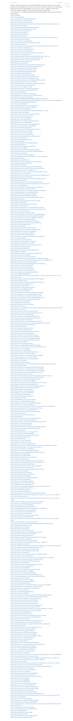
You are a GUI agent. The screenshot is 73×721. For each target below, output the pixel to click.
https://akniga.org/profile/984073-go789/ (22, 243)
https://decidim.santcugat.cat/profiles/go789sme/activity (27, 313)
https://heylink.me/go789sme (19, 365)
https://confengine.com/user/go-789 (21, 30)
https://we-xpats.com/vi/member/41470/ (22, 530)
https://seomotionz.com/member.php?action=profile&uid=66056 (29, 554)
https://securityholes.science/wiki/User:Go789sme (25, 601)
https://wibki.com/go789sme (19, 165)
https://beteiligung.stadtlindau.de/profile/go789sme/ (25, 299)
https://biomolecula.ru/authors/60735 (21, 513)
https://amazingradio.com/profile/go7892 (22, 690)
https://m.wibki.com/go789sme (19, 205)
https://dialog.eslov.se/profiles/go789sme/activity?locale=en (28, 452)
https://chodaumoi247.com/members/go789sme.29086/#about (28, 263)
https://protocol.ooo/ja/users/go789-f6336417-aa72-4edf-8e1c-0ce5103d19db (33, 406)
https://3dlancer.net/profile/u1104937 (21, 442)
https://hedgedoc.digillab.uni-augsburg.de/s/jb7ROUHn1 (26, 253)
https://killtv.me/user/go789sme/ (20, 590)
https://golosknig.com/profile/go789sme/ (22, 333)
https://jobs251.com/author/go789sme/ (22, 177)
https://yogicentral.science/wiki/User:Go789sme (24, 603)
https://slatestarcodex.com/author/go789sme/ (24, 107)
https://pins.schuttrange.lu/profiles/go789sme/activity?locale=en (29, 382)
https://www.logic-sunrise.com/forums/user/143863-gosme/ (27, 197)
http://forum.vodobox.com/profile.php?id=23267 (24, 311)
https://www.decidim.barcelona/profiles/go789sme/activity (27, 693)
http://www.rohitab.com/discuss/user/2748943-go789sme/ (27, 53)
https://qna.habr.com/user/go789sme (21, 119)
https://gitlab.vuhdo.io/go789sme (20, 112)
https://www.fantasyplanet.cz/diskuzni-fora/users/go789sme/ (28, 83)
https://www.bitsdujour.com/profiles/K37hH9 (23, 256)
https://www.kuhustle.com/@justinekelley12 (23, 637)
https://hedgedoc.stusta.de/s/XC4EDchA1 (22, 392)
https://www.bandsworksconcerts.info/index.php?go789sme (27, 168)
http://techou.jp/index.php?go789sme (21, 139)
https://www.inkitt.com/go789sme (20, 680)
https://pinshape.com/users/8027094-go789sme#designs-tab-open (30, 110)
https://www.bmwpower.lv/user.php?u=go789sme (24, 272)
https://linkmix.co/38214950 (18, 360)
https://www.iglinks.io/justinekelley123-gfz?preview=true (27, 547)
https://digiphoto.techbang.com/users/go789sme (24, 673)
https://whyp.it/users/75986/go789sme (22, 289)
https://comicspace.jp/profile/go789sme (22, 284)
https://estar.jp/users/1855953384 (20, 567)
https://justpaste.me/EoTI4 (18, 306)
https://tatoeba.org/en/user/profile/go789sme (23, 29)
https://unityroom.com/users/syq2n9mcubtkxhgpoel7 (26, 561)
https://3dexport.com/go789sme (20, 562)
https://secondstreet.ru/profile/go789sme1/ (23, 155)
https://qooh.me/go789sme (18, 309)
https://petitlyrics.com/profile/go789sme (22, 265)
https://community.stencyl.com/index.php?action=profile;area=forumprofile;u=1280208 (35, 663)
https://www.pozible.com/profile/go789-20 (23, 85)
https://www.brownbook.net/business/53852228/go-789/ (27, 58)
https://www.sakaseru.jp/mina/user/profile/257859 (25, 550)
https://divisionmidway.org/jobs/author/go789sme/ (25, 221)
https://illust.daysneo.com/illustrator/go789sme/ (24, 632)
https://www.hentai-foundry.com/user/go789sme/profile (26, 664)
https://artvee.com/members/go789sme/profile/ (24, 204)
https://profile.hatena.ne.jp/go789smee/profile (24, 194)
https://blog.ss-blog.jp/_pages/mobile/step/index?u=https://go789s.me (31, 486)
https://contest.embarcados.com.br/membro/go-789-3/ (26, 447)
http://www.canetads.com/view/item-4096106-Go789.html (27, 292)
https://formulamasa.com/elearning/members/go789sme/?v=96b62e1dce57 (32, 523)
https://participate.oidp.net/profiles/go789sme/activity (26, 574)
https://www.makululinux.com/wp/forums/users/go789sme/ (27, 460)
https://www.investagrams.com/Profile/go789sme (24, 192)
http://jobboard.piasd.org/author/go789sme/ (23, 146)
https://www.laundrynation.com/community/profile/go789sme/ (28, 214)
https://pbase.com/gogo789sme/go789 (22, 97)
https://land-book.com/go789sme (20, 552)
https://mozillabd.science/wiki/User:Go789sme (24, 692)
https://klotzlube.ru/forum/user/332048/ (22, 328)
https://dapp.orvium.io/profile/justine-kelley (23, 482)
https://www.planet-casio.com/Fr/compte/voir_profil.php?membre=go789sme (32, 557)
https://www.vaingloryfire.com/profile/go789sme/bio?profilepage (29, 596)
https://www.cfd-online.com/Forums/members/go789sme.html (28, 347)
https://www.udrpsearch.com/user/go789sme (23, 188)
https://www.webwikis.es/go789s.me (21, 491)
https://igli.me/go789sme (18, 141)
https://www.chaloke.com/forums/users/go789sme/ (25, 114)
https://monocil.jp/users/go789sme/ (21, 671)
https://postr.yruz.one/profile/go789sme (22, 481)
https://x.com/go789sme (17, 17)
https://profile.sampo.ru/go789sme (20, 652)
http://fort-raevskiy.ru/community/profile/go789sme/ (25, 338)
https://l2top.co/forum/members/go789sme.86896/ (25, 149)
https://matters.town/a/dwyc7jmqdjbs (21, 423)
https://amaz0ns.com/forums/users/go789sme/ (24, 409)
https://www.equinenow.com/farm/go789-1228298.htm (26, 627)
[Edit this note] (61, 2)
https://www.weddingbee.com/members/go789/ (24, 522)
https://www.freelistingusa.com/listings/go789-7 (24, 715)
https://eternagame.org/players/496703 (22, 535)
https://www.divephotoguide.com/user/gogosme (24, 105)
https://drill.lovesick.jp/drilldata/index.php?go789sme (26, 136)
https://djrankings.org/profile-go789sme (22, 488)
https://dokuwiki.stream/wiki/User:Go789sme (23, 381)
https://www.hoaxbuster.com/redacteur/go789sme (25, 88)
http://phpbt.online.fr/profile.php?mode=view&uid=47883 (27, 559)
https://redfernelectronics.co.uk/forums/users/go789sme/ (27, 182)
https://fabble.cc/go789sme (18, 251)
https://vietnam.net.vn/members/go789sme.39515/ (25, 700)
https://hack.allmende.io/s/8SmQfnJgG (21, 712)
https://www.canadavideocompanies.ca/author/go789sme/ (27, 187)
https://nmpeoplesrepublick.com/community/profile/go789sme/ (28, 190)
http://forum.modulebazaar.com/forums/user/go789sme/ (26, 605)
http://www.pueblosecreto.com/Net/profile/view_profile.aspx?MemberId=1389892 (34, 445)
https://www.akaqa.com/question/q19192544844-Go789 (26, 372)
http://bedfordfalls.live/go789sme (20, 678)
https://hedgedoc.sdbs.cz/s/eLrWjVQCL (22, 389)
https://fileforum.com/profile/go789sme (22, 343)
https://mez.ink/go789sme (18, 430)
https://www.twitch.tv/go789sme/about (22, 22)
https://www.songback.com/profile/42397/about (24, 335)
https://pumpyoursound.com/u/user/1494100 (23, 533)
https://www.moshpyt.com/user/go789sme (23, 391)
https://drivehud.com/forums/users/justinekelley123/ (25, 428)
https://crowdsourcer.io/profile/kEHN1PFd (22, 433)
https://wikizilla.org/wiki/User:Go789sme (22, 668)
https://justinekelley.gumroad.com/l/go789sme (24, 81)
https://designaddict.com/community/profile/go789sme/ (26, 95)
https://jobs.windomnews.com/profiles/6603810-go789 (26, 296)
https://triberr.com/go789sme (19, 32)
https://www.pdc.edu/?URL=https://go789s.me (24, 457)
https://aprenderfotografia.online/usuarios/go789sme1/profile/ (28, 178)
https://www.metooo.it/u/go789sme (21, 255)
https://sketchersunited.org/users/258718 (22, 630)
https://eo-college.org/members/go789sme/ (23, 233)
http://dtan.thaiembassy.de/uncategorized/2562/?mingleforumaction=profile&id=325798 (36, 545)
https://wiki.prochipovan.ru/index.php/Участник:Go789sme (27, 369)
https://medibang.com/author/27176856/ (22, 579)
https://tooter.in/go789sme (18, 226)
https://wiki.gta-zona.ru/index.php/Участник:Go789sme (26, 161)
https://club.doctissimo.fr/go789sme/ (21, 117)
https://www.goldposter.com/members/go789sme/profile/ (27, 620)
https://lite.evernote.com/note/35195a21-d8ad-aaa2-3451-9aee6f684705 (31, 260)
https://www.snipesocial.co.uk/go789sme (22, 134)
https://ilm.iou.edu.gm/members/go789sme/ (23, 649)
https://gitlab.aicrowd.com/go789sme (21, 122)
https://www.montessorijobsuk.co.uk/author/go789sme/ (26, 598)
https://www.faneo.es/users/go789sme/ (22, 267)
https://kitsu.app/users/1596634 (20, 593)
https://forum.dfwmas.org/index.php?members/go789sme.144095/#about (31, 595)
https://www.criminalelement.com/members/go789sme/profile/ (28, 209)
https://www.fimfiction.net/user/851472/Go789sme (25, 642)
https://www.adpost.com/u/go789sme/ (21, 539)
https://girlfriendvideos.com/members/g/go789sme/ (25, 588)
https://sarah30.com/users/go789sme (21, 239)
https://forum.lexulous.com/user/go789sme (23, 415)
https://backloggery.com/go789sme (21, 394)
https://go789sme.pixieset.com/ (20, 496)
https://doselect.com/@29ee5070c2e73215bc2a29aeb (26, 503)
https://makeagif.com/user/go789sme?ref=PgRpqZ (25, 27)
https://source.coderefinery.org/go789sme (22, 449)
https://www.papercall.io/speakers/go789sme (23, 420)
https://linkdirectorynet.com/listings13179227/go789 (25, 411)
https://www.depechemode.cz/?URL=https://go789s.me (26, 466)
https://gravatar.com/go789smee (20, 160)
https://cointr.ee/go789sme (18, 238)
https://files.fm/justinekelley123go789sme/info (24, 71)
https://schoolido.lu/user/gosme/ (20, 459)
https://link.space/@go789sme (19, 341)
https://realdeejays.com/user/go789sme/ (22, 484)
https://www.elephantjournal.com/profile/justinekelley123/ (27, 66)
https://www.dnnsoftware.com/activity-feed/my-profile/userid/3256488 (31, 584)
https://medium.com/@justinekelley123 (21, 319)
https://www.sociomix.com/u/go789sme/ (22, 566)
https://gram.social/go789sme (19, 185)
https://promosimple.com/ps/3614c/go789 (22, 49)
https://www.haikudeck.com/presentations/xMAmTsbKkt (26, 586)
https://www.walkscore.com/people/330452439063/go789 (27, 367)
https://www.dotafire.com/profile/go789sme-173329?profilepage (29, 156)
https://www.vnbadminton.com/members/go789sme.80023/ (27, 216)
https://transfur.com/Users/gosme (20, 211)
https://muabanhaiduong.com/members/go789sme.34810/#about (29, 508)
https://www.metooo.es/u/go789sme (21, 173)
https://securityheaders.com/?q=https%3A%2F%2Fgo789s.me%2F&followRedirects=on (35, 24)
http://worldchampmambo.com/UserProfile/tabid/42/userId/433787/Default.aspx (33, 364)
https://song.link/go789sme (18, 413)
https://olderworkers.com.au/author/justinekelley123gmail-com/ (28, 421)
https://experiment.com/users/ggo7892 (22, 132)
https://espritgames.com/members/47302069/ (24, 634)
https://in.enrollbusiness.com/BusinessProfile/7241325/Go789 (28, 493)
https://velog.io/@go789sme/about (20, 544)
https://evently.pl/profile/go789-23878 (21, 131)
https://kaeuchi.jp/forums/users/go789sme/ (23, 287)
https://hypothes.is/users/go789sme (21, 246)
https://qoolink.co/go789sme (19, 138)
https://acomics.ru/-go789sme (19, 148)
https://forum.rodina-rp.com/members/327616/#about (26, 617)
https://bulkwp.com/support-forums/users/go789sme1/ (26, 245)
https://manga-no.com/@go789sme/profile (23, 401)
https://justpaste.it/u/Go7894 (19, 36)
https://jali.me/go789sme (18, 158)
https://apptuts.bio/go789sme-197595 (21, 525)
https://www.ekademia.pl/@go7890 (20, 273)
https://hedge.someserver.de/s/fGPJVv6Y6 (23, 353)
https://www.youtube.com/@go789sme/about (23, 19)
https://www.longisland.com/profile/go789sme (24, 709)
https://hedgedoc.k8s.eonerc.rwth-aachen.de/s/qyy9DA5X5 (27, 386)
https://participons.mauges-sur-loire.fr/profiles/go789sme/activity (29, 171)
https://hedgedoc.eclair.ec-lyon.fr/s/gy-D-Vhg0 (24, 357)
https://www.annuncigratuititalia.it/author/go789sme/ (25, 42)
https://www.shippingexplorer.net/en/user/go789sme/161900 (28, 576)
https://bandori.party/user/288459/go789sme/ (24, 195)
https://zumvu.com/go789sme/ (19, 104)
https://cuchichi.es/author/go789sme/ (21, 163)
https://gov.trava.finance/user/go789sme (22, 591)
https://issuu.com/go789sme (19, 326)
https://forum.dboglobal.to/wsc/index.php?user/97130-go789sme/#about (31, 666)
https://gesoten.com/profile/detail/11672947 (23, 685)
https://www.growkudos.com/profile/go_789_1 (23, 70)
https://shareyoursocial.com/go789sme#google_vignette (26, 564)
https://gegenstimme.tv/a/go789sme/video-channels (25, 200)
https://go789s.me (36, 8)
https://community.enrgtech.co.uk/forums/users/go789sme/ (27, 501)
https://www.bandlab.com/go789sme (21, 330)
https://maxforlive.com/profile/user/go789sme (24, 573)
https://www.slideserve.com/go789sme (22, 41)
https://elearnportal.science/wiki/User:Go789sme (24, 600)
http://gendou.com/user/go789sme (20, 290)
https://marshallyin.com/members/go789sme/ (23, 646)
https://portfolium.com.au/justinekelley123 (22, 268)
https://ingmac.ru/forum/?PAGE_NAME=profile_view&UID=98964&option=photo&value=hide (36, 307)
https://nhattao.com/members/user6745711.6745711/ (25, 340)
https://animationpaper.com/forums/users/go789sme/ (26, 229)
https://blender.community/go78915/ (21, 224)
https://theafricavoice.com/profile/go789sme (23, 219)
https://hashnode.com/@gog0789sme (21, 73)
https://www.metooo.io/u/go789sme (21, 350)
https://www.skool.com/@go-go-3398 (21, 87)
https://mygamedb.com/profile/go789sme (22, 707)
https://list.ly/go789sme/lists (19, 180)
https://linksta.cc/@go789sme (19, 280)
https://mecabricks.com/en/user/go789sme (23, 581)
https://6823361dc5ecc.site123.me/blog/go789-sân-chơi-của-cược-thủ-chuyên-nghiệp (35, 494)
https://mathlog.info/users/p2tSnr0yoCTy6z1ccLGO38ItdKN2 (28, 644)
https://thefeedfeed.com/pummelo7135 (22, 717)
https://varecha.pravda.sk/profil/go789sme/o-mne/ (25, 78)
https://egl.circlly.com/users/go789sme (22, 639)
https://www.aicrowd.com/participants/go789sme (25, 121)
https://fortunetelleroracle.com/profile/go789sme (24, 515)
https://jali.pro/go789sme (18, 199)
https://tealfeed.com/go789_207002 (21, 455)
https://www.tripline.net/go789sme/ (21, 583)
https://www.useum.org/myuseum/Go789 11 (23, 212)
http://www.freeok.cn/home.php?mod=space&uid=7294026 (27, 659)
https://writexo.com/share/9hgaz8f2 (21, 476)
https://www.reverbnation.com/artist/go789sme (24, 68)
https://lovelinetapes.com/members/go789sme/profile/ (26, 294)
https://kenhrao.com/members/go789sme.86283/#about (26, 166)
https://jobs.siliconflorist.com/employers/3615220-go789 (27, 355)
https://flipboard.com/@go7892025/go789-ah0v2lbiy (26, 345)
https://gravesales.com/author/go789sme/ (22, 404)
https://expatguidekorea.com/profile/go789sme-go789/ (26, 532)
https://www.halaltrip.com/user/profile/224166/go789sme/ (27, 151)
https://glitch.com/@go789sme (19, 641)
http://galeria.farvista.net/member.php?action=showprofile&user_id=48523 (32, 608)
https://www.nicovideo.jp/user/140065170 (22, 396)
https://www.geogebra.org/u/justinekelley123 (23, 506)
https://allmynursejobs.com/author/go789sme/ (24, 241)
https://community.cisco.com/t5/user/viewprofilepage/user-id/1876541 (30, 323)
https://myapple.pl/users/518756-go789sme (23, 324)
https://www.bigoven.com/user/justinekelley (23, 75)
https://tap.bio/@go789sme (18, 438)
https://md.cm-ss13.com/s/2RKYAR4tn (21, 698)
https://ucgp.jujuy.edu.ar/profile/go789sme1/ (23, 170)
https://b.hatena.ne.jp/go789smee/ (20, 578)
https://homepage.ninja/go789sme (20, 302)
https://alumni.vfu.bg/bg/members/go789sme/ (24, 647)
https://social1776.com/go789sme (20, 528)
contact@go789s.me (16, 12)
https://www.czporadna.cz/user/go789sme (23, 270)
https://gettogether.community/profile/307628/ (24, 702)
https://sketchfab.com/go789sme (20, 248)
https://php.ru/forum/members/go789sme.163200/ (25, 450)
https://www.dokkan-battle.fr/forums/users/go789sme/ (26, 676)
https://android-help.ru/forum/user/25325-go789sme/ (26, 418)
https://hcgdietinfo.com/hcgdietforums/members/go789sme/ (28, 236)
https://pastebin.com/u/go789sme (20, 618)
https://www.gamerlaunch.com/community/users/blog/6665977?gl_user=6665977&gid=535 (36, 654)
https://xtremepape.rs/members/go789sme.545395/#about (27, 279)
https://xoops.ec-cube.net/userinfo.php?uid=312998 (25, 569)
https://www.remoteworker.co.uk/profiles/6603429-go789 (27, 207)
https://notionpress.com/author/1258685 (22, 571)
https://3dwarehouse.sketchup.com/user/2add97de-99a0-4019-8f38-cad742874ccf (34, 37)
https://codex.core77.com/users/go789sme (23, 511)
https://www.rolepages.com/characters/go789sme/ (25, 387)
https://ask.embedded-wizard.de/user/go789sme (24, 477)
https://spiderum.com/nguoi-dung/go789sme (23, 443)
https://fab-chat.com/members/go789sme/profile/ (25, 549)
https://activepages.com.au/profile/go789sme (23, 510)
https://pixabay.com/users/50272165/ (21, 61)
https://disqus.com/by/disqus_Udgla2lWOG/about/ (25, 250)
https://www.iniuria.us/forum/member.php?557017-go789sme (28, 370)
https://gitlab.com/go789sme (19, 661)
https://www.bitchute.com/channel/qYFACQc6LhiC (25, 352)
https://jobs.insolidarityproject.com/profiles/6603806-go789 (28, 297)
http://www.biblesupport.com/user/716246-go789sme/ (26, 222)
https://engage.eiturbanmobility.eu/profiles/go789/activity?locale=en (30, 56)
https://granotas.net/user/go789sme (21, 479)
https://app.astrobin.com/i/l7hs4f (20, 34)
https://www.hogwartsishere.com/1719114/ (22, 474)
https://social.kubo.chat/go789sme (20, 362)
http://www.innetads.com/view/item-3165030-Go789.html (27, 217)
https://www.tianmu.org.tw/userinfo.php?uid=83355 (25, 607)
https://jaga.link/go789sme (18, 144)
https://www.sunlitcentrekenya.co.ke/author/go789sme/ (26, 610)
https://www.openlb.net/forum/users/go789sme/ (24, 143)
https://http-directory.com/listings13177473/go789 (25, 435)
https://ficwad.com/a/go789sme (20, 471)
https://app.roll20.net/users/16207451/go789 (23, 228)
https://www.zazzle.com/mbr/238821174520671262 (25, 316)
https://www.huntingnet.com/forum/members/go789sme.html (28, 64)
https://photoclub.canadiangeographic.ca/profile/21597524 (27, 377)
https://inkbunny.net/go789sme (19, 63)
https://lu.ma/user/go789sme (19, 710)
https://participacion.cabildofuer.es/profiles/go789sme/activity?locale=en (31, 375)
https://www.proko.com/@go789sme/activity (23, 93)
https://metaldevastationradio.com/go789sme (23, 231)
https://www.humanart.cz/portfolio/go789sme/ (24, 683)
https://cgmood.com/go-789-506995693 (22, 505)
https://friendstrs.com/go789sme (20, 285)
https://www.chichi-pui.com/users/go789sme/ (23, 669)
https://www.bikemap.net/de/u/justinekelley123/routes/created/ (28, 615)
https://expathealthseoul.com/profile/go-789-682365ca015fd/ (28, 426)
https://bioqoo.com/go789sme (19, 25)
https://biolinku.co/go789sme (19, 153)
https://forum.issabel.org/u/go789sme (21, 472)
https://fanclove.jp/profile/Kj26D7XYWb (22, 516)
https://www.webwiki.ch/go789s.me (21, 437)
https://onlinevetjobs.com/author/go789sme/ (23, 399)
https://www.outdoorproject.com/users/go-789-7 (24, 432)
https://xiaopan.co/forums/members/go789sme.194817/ (26, 635)
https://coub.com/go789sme (19, 92)
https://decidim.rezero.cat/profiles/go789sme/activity (26, 379)
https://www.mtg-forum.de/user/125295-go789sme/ (25, 336)
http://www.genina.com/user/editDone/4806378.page (26, 403)
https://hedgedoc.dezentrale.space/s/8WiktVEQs (24, 384)
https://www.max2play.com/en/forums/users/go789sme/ (26, 408)
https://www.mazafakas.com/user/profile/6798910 (25, 688)
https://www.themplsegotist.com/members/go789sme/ (26, 622)
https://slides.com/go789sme (19, 202)
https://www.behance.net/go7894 (20, 39)
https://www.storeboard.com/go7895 (21, 127)
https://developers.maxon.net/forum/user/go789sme (25, 59)
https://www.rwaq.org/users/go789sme (22, 556)
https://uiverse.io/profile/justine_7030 (21, 613)
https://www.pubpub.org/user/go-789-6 (22, 115)
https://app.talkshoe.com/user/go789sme (22, 304)
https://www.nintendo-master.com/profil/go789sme (25, 124)
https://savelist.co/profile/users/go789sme (23, 234)
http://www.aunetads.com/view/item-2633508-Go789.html (27, 282)
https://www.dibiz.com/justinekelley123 (22, 51)
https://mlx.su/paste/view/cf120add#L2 (22, 374)
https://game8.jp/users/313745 (19, 714)
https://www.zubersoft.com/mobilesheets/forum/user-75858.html (29, 542)
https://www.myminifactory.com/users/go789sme (24, 358)
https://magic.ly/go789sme (18, 44)
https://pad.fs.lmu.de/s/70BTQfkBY (20, 681)
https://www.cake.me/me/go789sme (21, 109)
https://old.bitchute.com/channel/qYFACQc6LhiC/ (24, 686)
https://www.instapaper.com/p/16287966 (22, 314)
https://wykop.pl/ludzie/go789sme (20, 454)
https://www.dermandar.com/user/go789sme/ (23, 675)
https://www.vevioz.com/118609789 (21, 440)
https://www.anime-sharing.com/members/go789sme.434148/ (28, 80)
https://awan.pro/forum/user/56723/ (21, 301)
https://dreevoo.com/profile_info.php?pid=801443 (25, 331)
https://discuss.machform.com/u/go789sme (23, 651)
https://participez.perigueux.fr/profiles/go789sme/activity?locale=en (30, 183)
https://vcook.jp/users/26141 (19, 398)
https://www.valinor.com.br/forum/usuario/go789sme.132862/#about (30, 175)
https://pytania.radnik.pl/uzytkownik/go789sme (24, 262)
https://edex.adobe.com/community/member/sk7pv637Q (26, 321)
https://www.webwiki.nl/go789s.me (20, 489)
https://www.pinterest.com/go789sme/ (21, 20)
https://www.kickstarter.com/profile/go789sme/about (26, 318)
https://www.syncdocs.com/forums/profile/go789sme (26, 129)
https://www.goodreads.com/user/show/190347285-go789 (27, 469)
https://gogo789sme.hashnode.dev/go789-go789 (24, 76)
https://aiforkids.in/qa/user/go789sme (21, 425)
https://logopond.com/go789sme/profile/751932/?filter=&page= (29, 537)
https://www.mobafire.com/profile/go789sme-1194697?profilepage (29, 258)
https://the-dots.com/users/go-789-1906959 (23, 126)
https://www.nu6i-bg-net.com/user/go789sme (23, 629)
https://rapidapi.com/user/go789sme (21, 54)
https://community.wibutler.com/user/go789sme (24, 540)
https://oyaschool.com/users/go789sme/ (22, 467)
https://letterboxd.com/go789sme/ (20, 348)
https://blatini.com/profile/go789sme (21, 612)
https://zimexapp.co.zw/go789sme (20, 527)
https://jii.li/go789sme (17, 416)
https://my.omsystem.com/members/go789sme (24, 90)
